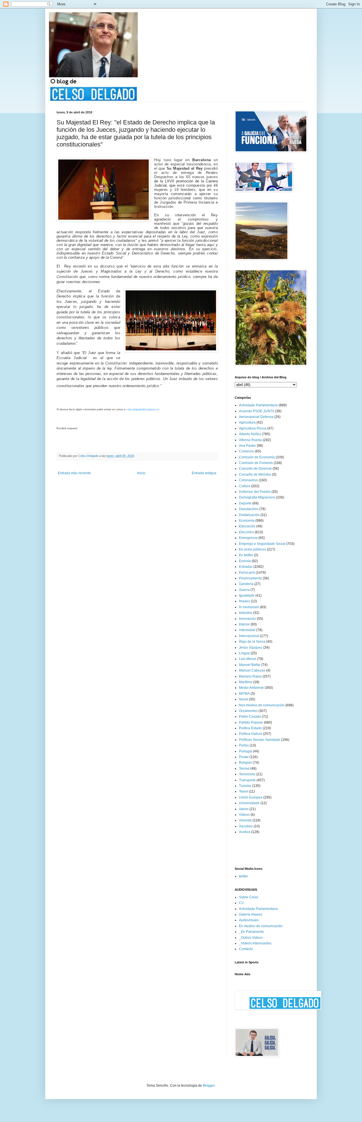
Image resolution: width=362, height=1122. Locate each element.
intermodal (247, 630)
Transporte (247, 780)
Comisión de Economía (257, 457)
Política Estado (250, 728)
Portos (244, 745)
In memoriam (249, 607)
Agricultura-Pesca (252, 428)
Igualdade (247, 595)
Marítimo (245, 682)
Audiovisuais (249, 920)
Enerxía (245, 561)
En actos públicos (252, 549)
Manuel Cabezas (252, 670)
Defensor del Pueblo (255, 492)
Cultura (244, 486)
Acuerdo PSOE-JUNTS (256, 411)
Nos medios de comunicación (262, 705)
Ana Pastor (247, 446)
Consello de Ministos (255, 474)
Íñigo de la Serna (252, 642)
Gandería (246, 584)
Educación (247, 526)
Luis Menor (247, 659)
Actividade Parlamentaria (258, 405)
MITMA (244, 694)
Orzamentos (248, 711)
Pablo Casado (250, 716)
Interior (244, 624)
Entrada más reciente (74, 473)
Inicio (141, 473)
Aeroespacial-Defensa (256, 417)
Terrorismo (247, 774)
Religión (245, 763)
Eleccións (246, 532)
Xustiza (244, 832)
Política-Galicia (250, 734)
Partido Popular (251, 722)
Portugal (245, 751)
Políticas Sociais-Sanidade (259, 740)
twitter (243, 876)
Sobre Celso (248, 897)
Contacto (246, 949)
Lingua (244, 653)
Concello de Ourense (255, 469)
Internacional (249, 636)
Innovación (247, 619)
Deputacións (248, 509)
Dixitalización (249, 515)
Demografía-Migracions (257, 497)
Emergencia (248, 538)
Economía (247, 521)
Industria (245, 613)
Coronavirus (248, 480)
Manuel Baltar (249, 665)
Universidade (249, 803)
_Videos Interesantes (255, 943)
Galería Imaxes (250, 914)
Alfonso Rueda (250, 440)
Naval (243, 699)
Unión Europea (250, 797)
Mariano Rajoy (250, 676)
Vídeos (244, 815)
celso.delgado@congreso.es (142, 409)
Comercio (246, 451)
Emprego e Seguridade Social (262, 544)
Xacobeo (246, 826)
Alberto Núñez (250, 434)
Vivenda (245, 820)
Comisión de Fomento (256, 463)
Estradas (246, 567)
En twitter (246, 555)
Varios (244, 809)
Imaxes (244, 601)
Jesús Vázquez (250, 648)
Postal (244, 757)
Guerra (244, 590)
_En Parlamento (251, 932)
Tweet (243, 791)
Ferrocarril (247, 573)
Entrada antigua (204, 473)
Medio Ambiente (251, 688)
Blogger (209, 1086)
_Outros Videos (251, 938)
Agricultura (247, 422)
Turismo (245, 786)
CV (241, 903)
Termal (244, 769)
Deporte (245, 503)
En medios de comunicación (261, 926)
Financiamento (250, 578)
